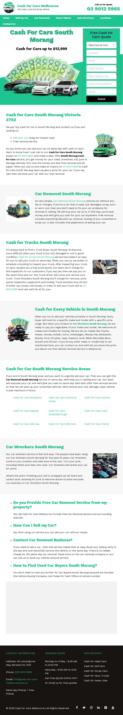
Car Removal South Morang (69, 200)
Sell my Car (21, 18)
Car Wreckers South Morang (89, 323)
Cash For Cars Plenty (96, 423)
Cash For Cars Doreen (97, 397)
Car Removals (42, 18)
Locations (105, 18)
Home (6, 18)
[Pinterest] (106, 708)
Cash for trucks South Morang (36, 257)
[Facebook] (77, 708)
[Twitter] (84, 708)
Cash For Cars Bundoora (27, 397)
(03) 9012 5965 (23, 672)
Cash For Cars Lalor (96, 410)
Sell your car (20, 137)
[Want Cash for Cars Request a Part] (101, 45)
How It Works (63, 18)
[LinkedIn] (98, 708)
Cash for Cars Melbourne (38, 6)
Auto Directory (85, 18)
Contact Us (9, 24)
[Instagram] (91, 708)
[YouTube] (113, 708)
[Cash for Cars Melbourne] (9, 7)
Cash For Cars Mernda (26, 423)
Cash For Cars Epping (25, 410)
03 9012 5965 (103, 9)
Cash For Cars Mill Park (62, 423)
